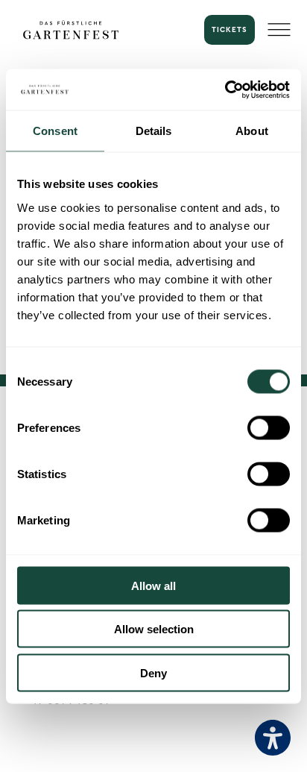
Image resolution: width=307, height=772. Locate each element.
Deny (153, 672)
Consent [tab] (55, 131)
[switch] (268, 427)
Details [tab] (154, 131)
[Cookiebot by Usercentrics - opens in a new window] (224, 89)
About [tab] (251, 131)
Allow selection (154, 629)
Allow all (153, 585)
